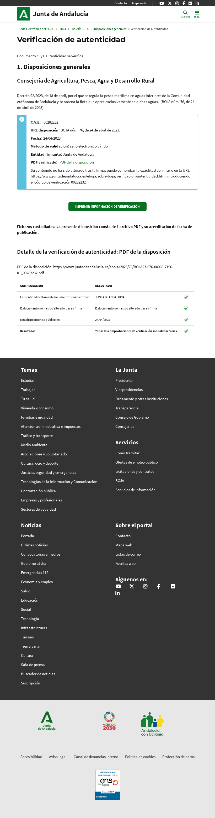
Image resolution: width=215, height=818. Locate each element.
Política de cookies (140, 756)
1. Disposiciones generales (108, 29)
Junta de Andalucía (25, 14)
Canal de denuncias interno (96, 756)
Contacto (121, 3)
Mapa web (139, 3)
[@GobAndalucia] (161, 3)
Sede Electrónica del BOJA (36, 29)
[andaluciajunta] (170, 3)
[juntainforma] (190, 3)
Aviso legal (58, 756)
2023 (63, 29)
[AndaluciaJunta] (183, 3)
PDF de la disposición (77, 162)
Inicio (68, 14)
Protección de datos (178, 756)
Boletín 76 (78, 29)
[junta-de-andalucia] (197, 3)
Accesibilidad (31, 756)
